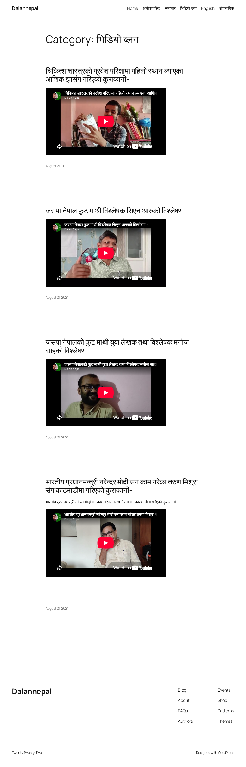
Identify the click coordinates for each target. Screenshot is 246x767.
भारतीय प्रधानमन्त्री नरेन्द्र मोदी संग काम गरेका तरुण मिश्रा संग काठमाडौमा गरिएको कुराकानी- (122, 486)
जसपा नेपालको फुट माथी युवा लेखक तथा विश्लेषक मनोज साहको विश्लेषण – (117, 346)
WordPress (226, 752)
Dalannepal (25, 8)
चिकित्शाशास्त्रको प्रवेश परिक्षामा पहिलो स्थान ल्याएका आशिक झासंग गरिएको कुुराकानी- (114, 75)
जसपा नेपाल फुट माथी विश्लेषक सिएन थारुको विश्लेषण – (117, 210)
